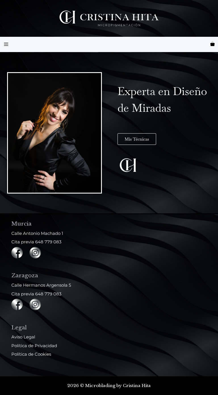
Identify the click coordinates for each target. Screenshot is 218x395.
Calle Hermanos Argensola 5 (41, 285)
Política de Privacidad (34, 345)
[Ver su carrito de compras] (212, 44)
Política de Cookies (31, 354)
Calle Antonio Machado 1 (37, 233)
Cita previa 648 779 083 (36, 241)
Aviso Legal (23, 337)
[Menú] (103, 44)
